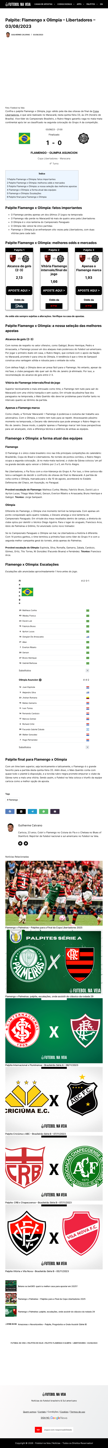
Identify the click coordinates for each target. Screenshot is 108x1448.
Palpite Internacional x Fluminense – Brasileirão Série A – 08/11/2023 (41, 1065)
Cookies (64, 1411)
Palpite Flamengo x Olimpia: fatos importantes (31, 179)
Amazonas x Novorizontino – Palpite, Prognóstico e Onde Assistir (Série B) (52, 1324)
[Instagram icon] (26, 843)
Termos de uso (77, 1411)
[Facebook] (9, 811)
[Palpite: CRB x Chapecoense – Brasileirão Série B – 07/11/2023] (54, 1168)
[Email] (54, 811)
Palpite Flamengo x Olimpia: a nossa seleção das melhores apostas (42, 186)
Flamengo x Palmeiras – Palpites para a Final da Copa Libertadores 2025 (43, 927)
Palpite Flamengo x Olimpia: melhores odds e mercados (36, 182)
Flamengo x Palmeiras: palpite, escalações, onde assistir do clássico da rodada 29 (49, 996)
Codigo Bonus (64, 4)
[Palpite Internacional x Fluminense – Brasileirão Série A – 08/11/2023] (54, 1030)
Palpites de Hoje (35, 1343)
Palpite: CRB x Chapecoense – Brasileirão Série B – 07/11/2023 (38, 1202)
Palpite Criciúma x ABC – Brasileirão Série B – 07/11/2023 (35, 1133)
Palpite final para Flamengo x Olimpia (27, 197)
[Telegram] (32, 811)
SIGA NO (45, 1418)
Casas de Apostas (43, 4)
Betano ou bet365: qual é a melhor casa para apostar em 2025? (47, 1286)
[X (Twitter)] (21, 811)
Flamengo (12, 800)
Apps (79, 4)
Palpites (90, 4)
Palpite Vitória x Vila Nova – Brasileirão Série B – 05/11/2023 (37, 1271)
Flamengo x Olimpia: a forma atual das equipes (31, 189)
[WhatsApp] (43, 811)
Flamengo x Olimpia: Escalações (24, 193)
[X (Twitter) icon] (20, 843)
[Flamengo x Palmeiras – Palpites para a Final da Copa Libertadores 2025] (54, 893)
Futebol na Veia (18, 1343)
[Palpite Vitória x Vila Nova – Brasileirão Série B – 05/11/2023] (54, 1237)
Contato (42, 1411)
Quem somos (29, 1411)
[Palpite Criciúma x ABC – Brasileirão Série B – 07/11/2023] (54, 1099)
